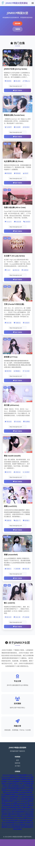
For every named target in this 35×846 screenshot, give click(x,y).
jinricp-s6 (5, 775)
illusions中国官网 (20, 825)
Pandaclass (16, 801)
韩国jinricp (14, 794)
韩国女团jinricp (23, 794)
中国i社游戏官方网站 (13, 814)
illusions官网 (10, 825)
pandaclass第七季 (23, 803)
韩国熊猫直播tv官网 (28, 781)
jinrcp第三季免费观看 (8, 788)
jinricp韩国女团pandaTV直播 (24, 777)
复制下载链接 (18, 90)
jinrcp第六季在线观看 (25, 797)
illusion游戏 (10, 812)
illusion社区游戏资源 (8, 823)
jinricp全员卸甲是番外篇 (13, 790)
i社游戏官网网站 (20, 812)
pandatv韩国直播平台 (14, 781)
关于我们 (17, 766)
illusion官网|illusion (12, 818)
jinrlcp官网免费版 (22, 799)
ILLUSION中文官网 (11, 820)
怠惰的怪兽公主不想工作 (19, 805)
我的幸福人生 (18, 807)
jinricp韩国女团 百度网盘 (18, 779)
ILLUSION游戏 (22, 820)
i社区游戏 (29, 820)
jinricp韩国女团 (10, 777)
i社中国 (19, 810)
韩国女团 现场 (6, 779)
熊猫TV (5, 781)
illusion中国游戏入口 (18, 816)
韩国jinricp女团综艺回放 (9, 784)
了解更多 (17, 29)
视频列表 (17, 763)
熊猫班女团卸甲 (20, 788)
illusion (23, 810)
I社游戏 (14, 810)
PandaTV (29, 775)
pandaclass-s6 (13, 775)
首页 (17, 760)
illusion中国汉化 (24, 818)
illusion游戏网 (19, 823)
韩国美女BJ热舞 (8, 801)
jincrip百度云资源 (23, 792)
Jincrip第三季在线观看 (26, 786)
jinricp (4, 777)
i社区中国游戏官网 (26, 827)
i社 (11, 810)
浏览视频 (17, 23)
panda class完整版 (12, 803)
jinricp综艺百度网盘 (12, 792)
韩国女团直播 (22, 775)
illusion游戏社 (7, 816)
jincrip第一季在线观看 (23, 784)
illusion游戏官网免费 (13, 827)
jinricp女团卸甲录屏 (12, 797)
